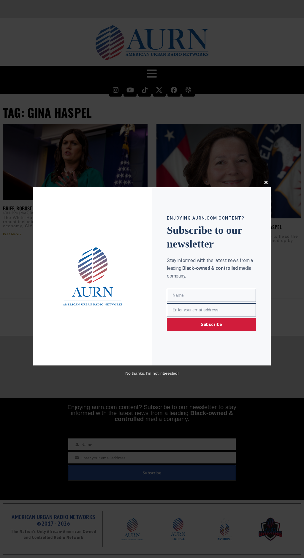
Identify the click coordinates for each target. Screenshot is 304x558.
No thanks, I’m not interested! (151, 373)
